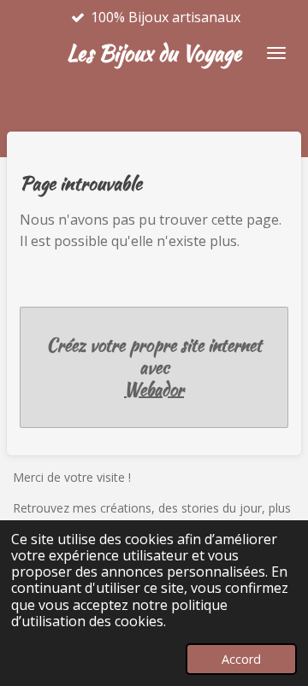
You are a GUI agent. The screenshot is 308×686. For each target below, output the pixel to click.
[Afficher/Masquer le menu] (276, 53)
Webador (154, 389)
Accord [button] (241, 659)
